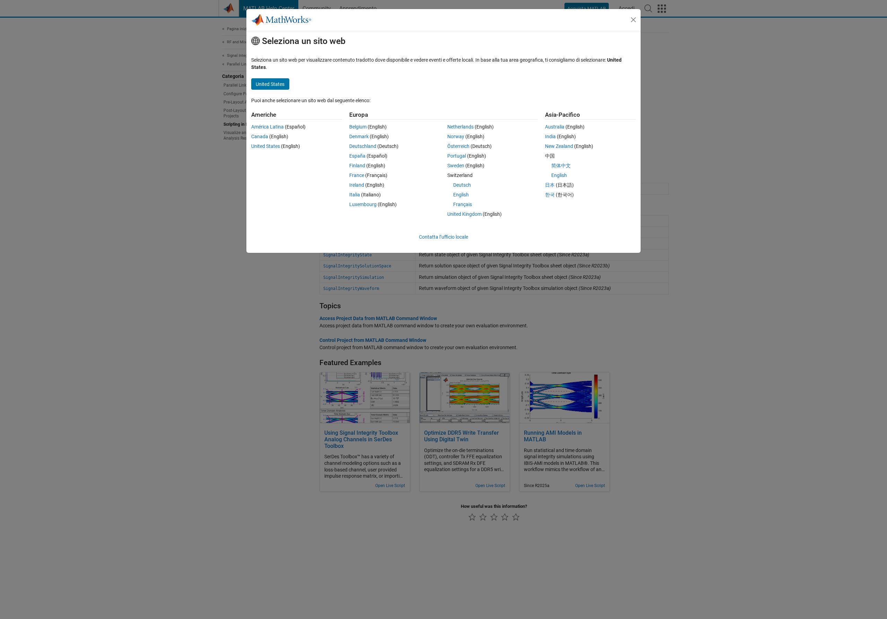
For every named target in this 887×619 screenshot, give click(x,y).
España (357, 156)
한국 (550, 194)
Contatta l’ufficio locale (443, 237)
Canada (259, 136)
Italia (354, 194)
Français (462, 204)
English (461, 194)
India (550, 136)
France (356, 175)
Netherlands (460, 127)
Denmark (359, 136)
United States (265, 146)
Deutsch (462, 185)
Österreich (458, 146)
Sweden (455, 165)
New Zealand (559, 146)
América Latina (267, 127)
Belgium (358, 127)
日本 (550, 185)
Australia (554, 127)
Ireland (356, 185)
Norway (455, 136)
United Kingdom (464, 214)
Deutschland (362, 146)
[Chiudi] (633, 20)
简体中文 (561, 165)
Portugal (456, 156)
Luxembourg (363, 204)
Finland (357, 165)
